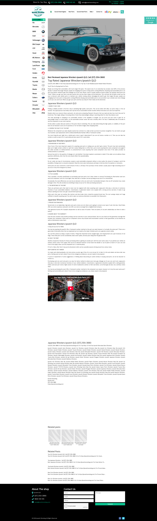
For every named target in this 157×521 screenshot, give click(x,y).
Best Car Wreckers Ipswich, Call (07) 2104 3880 (60, 478)
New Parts (71, 12)
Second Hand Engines (60, 12)
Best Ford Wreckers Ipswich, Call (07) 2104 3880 (61, 472)
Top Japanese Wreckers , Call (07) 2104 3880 (60, 460)
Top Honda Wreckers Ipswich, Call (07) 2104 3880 (61, 466)
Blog (45, 2)
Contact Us (99, 12)
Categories (37, 20)
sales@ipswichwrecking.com (42, 502)
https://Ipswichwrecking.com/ (71, 83)
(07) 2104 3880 (40, 496)
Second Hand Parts (82, 12)
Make (91, 12)
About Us (36, 2)
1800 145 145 (39, 499)
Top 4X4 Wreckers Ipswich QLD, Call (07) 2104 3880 (62, 454)
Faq (41, 2)
